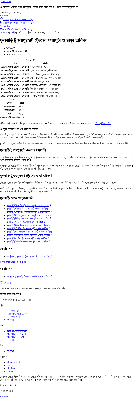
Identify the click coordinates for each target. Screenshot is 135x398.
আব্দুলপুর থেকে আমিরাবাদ (17, 331)
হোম (2, 32)
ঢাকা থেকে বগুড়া (13, 310)
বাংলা (6, 15)
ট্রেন (5, 22)
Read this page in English (13, 261)
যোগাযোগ (11, 365)
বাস (11, 22)
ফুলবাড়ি (12, 32)
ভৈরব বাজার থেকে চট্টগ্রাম (17, 313)
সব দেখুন (10, 319)
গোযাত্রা (7, 282)
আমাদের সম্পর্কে (13, 362)
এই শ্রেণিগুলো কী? (103, 123)
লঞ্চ (23, 22)
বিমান (17, 22)
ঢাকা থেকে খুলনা (13, 316)
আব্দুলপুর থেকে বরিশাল (16, 336)
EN (2, 15)
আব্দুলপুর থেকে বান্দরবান (16, 333)
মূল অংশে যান (5, 1)
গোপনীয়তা (11, 368)
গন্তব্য (31, 22)
